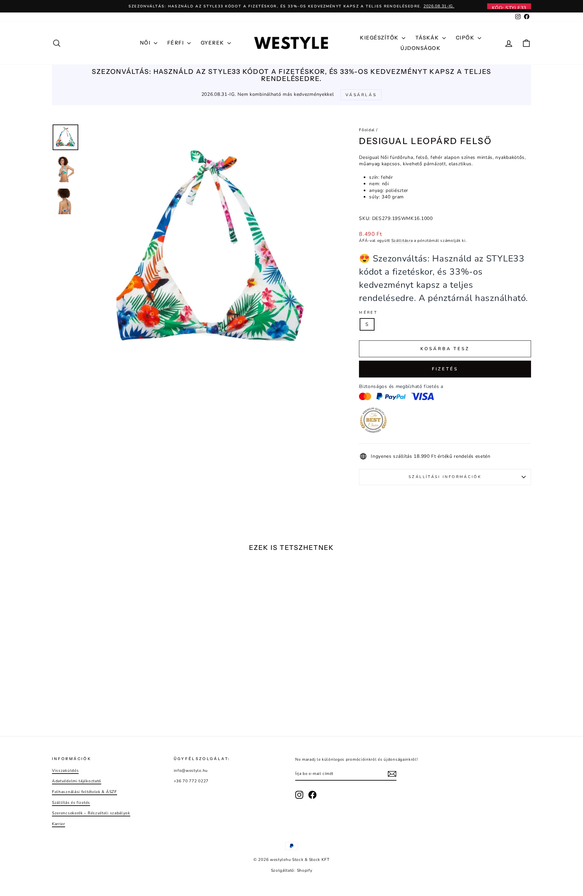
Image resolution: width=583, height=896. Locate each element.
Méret (368, 312)
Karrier (58, 824)
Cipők (466, 37)
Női (146, 42)
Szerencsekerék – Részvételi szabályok (91, 813)
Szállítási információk (445, 476)
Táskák (428, 37)
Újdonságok (420, 48)
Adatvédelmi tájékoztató (76, 781)
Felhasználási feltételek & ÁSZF (84, 791)
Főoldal (367, 130)
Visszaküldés (65, 770)
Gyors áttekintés (109, 675)
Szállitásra (402, 240)
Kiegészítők (380, 37)
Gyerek (213, 42)
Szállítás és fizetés (71, 802)
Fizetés (445, 369)
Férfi (176, 42)
